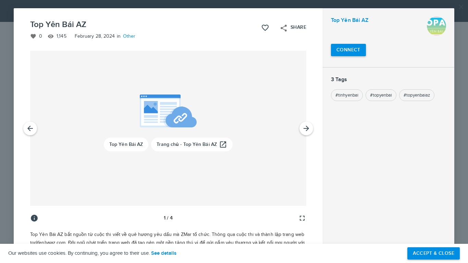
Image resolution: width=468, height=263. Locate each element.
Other (129, 36)
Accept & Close (433, 253)
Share (293, 28)
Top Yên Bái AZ (349, 20)
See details (163, 253)
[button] (234, 131)
